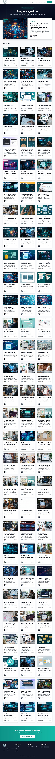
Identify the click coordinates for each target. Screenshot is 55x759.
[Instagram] (42, 747)
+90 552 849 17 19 (33, 747)
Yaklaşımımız (43, 2)
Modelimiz (25, 2)
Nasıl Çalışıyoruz (31, 2)
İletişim (16, 751)
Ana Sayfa (17, 746)
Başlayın (49, 2)
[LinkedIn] (45, 747)
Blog (16, 748)
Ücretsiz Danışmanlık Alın (27, 736)
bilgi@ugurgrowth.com (33, 746)
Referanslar (38, 2)
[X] (47, 747)
